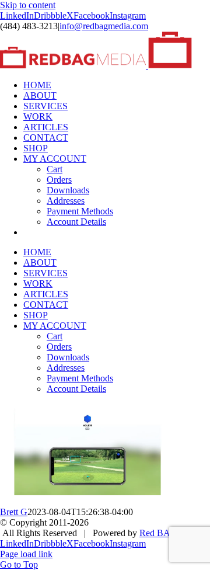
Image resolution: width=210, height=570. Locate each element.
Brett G (13, 512)
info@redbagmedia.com (104, 26)
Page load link (26, 554)
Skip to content (27, 5)
